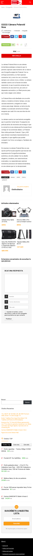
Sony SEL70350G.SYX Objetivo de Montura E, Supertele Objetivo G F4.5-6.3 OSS (9, 244)
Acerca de (5, 545)
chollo (18, 177)
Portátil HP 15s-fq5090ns (12, 458)
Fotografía (9, 7)
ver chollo (16, 56)
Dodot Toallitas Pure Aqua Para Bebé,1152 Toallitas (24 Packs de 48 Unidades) (14, 419)
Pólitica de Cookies (7, 551)
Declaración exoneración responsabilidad (13, 554)
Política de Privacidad (8, 548)
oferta (23, 177)
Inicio (3, 7)
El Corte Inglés (6, 32)
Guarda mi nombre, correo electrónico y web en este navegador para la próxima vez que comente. (16, 313)
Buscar (3, 399)
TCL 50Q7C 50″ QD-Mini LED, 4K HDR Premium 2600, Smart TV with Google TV (15, 414)
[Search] (30, 2)
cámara (13, 177)
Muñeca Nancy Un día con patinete (15, 478)
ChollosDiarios (7, 30)
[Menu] (2, 2)
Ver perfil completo (23, 186)
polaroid (4, 180)
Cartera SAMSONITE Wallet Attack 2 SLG (13, 430)
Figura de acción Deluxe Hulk (10, 432)
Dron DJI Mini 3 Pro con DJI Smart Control (24, 221)
